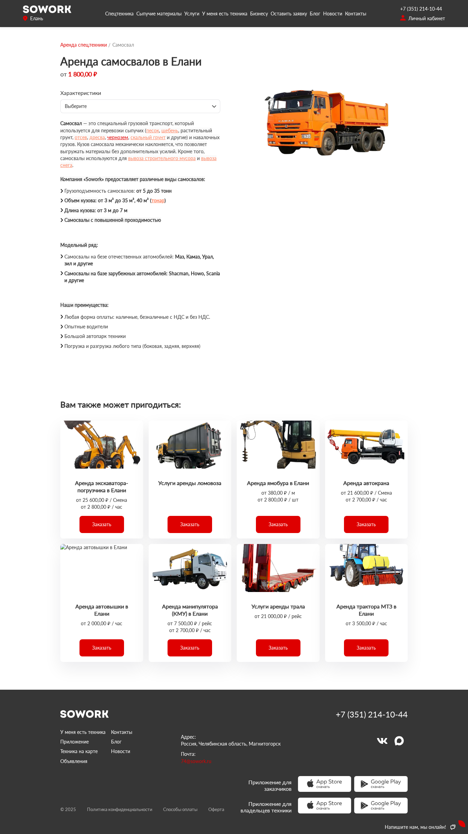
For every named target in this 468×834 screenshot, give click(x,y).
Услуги (191, 13)
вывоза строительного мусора (162, 158)
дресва (97, 137)
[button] (101, 524)
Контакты (355, 13)
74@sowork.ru (196, 761)
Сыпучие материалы (159, 13)
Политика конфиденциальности (119, 809)
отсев (81, 137)
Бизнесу (259, 13)
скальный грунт (148, 137)
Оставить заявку (289, 13)
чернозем (117, 137)
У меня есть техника (224, 13)
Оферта (216, 809)
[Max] (399, 740)
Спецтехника (119, 13)
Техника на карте (79, 751)
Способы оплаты (180, 809)
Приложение (74, 742)
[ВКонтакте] (382, 740)
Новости (332, 13)
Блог (315, 13)
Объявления (73, 761)
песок (152, 130)
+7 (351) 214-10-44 (421, 9)
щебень (169, 130)
